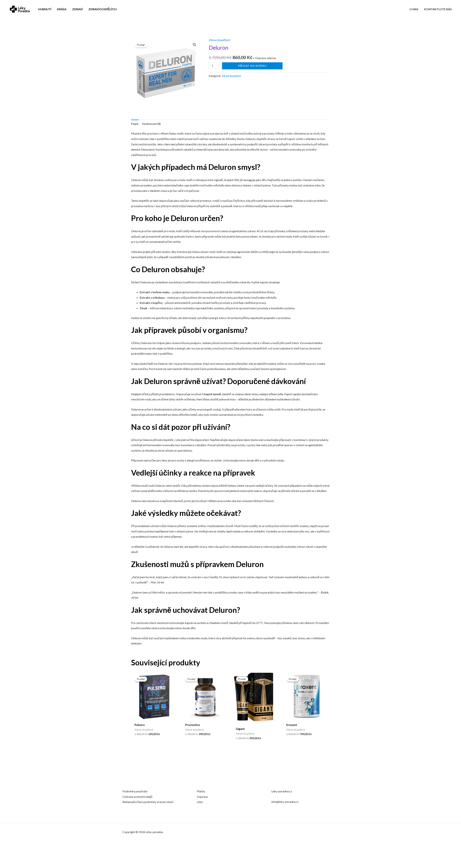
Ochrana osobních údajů (137, 796)
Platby (201, 791)
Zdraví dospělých (219, 40)
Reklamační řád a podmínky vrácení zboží (147, 802)
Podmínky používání (134, 791)
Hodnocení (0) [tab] (151, 123)
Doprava (202, 796)
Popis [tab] (135, 123)
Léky (200, 802)
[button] (194, 44)
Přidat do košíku (252, 65)
